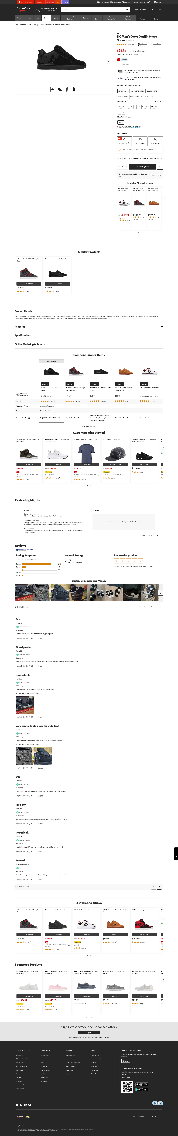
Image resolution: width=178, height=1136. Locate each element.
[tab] (124, 141)
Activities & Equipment (70, 18)
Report (40, 638)
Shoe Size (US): (122, 101)
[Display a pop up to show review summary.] (144, 218)
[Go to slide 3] (66, 89)
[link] (126, 44)
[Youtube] (29, 1105)
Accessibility (94, 1066)
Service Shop (19, 1062)
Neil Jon (19, 679)
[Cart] (160, 9)
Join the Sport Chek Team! (73, 1062)
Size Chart (158, 101)
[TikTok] (21, 1105)
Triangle (43, 1062)
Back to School (156, 18)
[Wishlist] (152, 9)
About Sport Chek (71, 1055)
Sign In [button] (158, 2)
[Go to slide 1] (52, 89)
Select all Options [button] (142, 167)
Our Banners (44, 1081)
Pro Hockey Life (45, 1070)
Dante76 (19, 836)
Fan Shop (96, 18)
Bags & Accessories (111, 18)
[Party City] (65, 2)
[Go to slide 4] (73, 89)
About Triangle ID (70, 1066)
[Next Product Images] (108, 62)
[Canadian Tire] (40, 2)
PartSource (44, 1066)
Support (127, 2)
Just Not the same (22, 864)
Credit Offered (104, 2)
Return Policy (94, 1074)
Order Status (141, 9)
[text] (124, 220)
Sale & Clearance (128, 18)
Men (29, 18)
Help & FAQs (19, 1070)
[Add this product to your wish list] (160, 167)
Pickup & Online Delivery (22, 1059)
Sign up (125, 1061)
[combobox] (151, 607)
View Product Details (142, 45)
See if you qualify (129, 79)
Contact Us (19, 1081)
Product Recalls (20, 1085)
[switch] (19, 394)
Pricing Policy (94, 1070)
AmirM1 (19, 808)
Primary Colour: (123, 85)
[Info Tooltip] (137, 54)
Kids (37, 18)
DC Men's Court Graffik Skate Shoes (137, 38)
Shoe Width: (121, 117)
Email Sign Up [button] (116, 2)
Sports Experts (45, 1074)
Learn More (125, 1077)
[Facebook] (17, 1105)
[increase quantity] (126, 167)
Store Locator (19, 1074)
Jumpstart (68, 1074)
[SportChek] (50, 2)
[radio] (123, 91)
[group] (28, 471)
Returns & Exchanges (22, 1066)
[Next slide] (163, 197)
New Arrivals (142, 18)
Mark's (43, 1059)
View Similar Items (157, 45)
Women (19, 18)
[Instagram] (25, 1105)
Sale (119, 59)
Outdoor (86, 18)
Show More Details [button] (88, 426)
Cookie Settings (20, 1088)
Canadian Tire (45, 1055)
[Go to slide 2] (59, 89)
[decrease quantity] (119, 167)
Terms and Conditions (97, 1059)
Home (17, 24)
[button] (127, 9)
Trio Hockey (44, 1077)
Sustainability (69, 1070)
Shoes (46, 18)
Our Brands (69, 1059)
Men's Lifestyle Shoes (36, 24)
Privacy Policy (95, 1055)
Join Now (106, 1037)
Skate (48, 24)
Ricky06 (19, 651)
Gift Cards (18, 1077)
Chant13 (19, 623)
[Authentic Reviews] (25, 550)
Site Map (93, 1062)
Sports (56, 18)
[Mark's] (58, 2)
